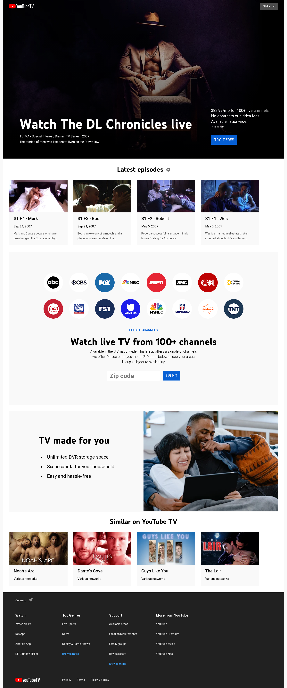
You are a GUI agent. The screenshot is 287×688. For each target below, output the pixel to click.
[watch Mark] (38, 196)
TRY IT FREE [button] (224, 140)
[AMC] (182, 283)
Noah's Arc (24, 571)
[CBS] (79, 283)
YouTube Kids (164, 653)
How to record (117, 653)
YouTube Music (165, 643)
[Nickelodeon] (208, 309)
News (65, 633)
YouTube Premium (167, 633)
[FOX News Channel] (79, 309)
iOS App (20, 633)
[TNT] (234, 309)
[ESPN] (156, 283)
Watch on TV (23, 624)
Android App (23, 643)
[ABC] (53, 283)
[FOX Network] (105, 283)
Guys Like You (154, 571)
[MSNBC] (156, 309)
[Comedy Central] (234, 283)
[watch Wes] (230, 196)
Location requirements (123, 633)
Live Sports (69, 624)
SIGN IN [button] (269, 6)
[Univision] (131, 309)
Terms (81, 679)
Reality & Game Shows (76, 643)
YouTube (161, 624)
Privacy (66, 679)
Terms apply (217, 127)
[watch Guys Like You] (166, 548)
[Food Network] (53, 309)
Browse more (70, 653)
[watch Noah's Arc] (38, 548)
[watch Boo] (102, 196)
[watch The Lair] (230, 548)
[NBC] (131, 283)
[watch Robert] (166, 196)
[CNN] (208, 283)
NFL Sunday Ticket (26, 653)
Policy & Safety (100, 679)
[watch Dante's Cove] (102, 548)
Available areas (118, 624)
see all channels (143, 330)
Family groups (117, 643)
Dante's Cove (90, 571)
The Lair (213, 571)
